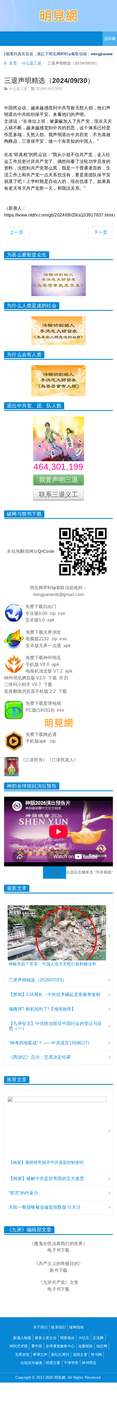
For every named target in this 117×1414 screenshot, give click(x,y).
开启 (63, 678)
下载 (52, 678)
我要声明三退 (58, 479)
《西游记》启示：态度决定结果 (40, 1057)
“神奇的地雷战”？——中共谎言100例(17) (49, 1043)
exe (61, 613)
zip (53, 613)
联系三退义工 (58, 494)
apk (50, 620)
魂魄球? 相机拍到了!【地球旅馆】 (42, 1009)
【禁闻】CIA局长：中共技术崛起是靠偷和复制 (55, 994)
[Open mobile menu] (110, 38)
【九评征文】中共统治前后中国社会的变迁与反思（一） (55, 1026)
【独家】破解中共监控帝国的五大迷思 (46, 1178)
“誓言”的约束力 (23, 1193)
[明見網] (58, 16)
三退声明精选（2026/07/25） (38, 980)
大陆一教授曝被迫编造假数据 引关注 (45, 1207)
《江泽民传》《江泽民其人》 (49, 760)
